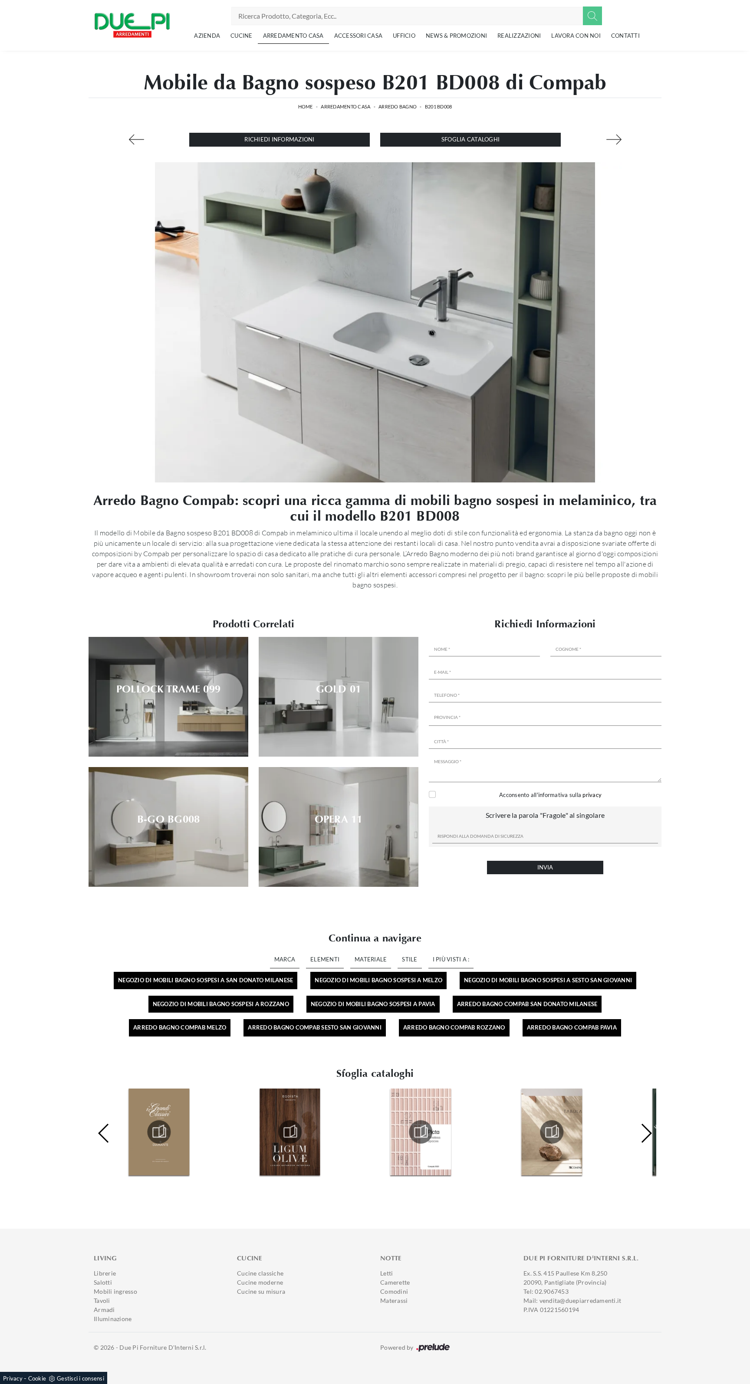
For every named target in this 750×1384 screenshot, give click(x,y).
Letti (386, 1273)
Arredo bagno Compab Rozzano (454, 1027)
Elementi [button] (324, 959)
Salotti (103, 1282)
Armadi (104, 1309)
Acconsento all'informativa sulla (550, 794)
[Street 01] (136, 139)
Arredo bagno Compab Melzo (179, 1027)
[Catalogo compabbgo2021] (552, 1131)
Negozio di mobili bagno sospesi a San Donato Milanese (205, 980)
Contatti (625, 35)
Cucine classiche (260, 1273)
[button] (646, 1133)
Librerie (105, 1273)
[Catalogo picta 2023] (290, 1131)
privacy (592, 794)
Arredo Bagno (397, 106)
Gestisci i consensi (80, 1378)
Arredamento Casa (293, 35)
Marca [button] (284, 959)
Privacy (13, 1378)
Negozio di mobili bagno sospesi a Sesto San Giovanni (548, 980)
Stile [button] (409, 959)
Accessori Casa (358, 35)
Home (305, 106)
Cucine (241, 35)
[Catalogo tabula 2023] (421, 1131)
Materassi (394, 1300)
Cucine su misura (261, 1291)
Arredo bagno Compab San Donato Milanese (527, 1003)
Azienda (207, 35)
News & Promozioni (456, 35)
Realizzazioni (519, 35)
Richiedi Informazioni (279, 139)
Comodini (394, 1291)
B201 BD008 (438, 106)
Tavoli (102, 1300)
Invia (545, 867)
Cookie (37, 1378)
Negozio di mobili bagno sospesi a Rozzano (221, 1003)
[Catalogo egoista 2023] (159, 1131)
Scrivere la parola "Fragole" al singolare (545, 815)
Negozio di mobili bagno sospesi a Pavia (373, 1003)
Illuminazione (113, 1318)
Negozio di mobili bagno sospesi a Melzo (378, 980)
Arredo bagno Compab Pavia (572, 1027)
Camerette (395, 1282)
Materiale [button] (371, 959)
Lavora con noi (576, 35)
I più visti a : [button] (451, 959)
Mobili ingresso (115, 1291)
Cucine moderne (260, 1282)
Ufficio (404, 35)
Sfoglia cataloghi (470, 139)
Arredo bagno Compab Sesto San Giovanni (315, 1027)
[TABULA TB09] (613, 139)
